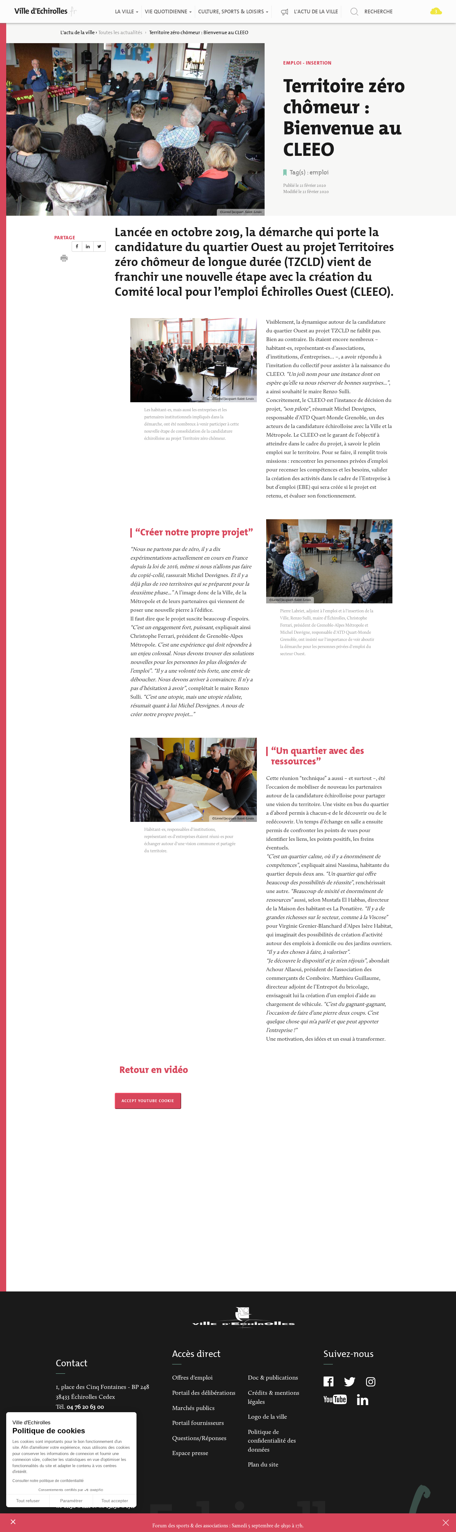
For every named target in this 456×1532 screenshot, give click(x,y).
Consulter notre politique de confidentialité (48, 1481)
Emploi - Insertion (307, 63)
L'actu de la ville (316, 11)
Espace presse (190, 1453)
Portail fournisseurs (198, 1423)
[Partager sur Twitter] (99, 246)
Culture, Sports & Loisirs (231, 11)
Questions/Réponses (199, 1438)
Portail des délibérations (203, 1393)
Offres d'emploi (192, 1378)
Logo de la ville (267, 1417)
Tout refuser (28, 1500)
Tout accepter (114, 1500)
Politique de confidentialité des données (272, 1441)
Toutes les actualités (120, 32)
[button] (13, 1521)
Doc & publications (273, 1378)
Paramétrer (71, 1500)
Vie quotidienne (167, 11)
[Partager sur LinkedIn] (88, 246)
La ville (125, 11)
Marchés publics (193, 1408)
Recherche (378, 11)
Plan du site (263, 1465)
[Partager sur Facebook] (77, 246)
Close (438, 1523)
